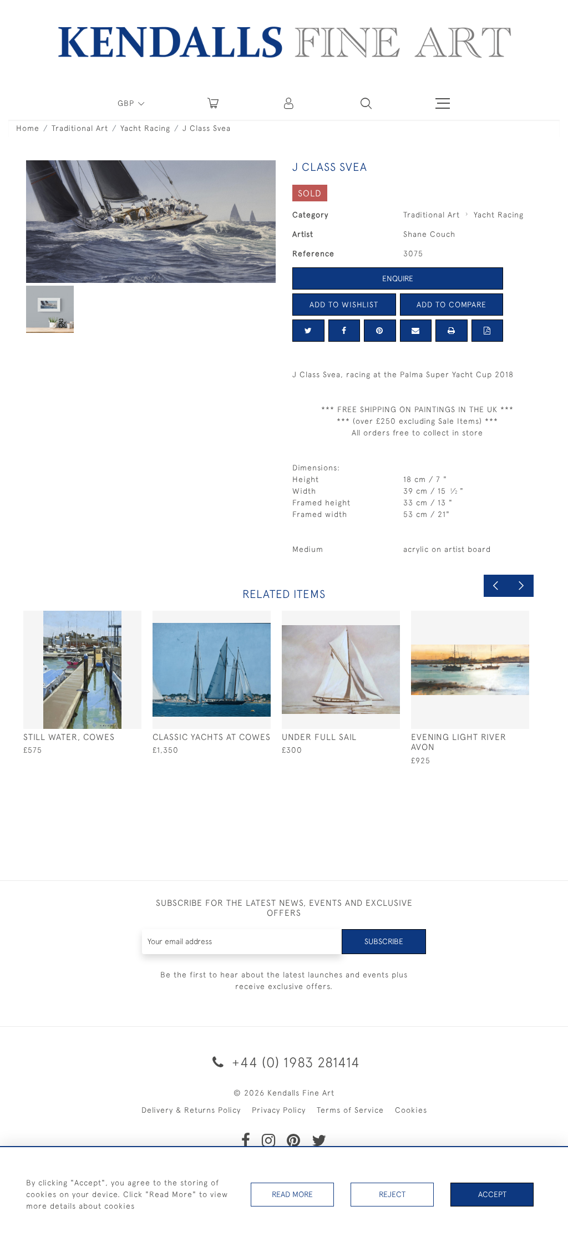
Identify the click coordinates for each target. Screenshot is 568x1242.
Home (27, 128)
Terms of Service (350, 1110)
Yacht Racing (145, 128)
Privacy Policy (279, 1110)
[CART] (213, 103)
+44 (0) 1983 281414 (294, 1062)
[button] (366, 103)
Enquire (397, 278)
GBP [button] (127, 103)
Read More (292, 1194)
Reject (392, 1194)
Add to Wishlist (344, 304)
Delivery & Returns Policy (191, 1110)
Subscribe (383, 941)
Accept (492, 1194)
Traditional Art (80, 128)
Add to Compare (451, 304)
